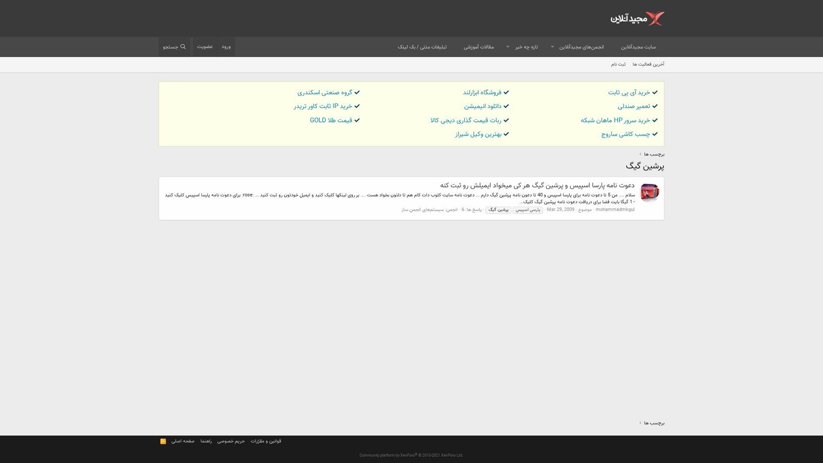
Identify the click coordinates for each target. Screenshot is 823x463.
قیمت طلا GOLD (331, 121)
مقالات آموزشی (479, 47)
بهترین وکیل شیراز (478, 134)
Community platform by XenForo (411, 456)
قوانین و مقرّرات (266, 441)
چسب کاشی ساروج (625, 134)
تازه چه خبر (526, 47)
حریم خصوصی (231, 441)
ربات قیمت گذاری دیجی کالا (466, 121)
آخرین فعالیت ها (648, 64)
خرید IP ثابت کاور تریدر (323, 106)
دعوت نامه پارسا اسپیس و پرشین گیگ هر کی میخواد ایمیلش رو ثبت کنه (537, 185)
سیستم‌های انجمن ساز (423, 209)
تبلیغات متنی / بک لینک (422, 47)
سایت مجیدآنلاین (638, 47)
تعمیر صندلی (634, 106)
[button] (553, 47)
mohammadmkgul (615, 209)
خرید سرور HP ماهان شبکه (615, 121)
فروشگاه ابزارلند (482, 93)
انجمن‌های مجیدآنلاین (581, 47)
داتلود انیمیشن (483, 106)
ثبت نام (618, 64)
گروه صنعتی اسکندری (324, 93)
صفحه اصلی (183, 441)
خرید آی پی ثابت (629, 93)
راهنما (206, 441)
